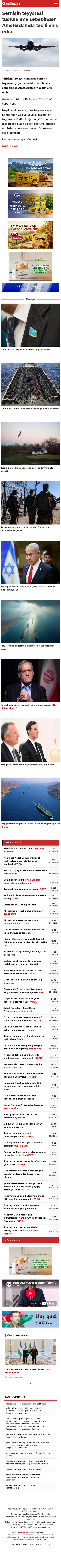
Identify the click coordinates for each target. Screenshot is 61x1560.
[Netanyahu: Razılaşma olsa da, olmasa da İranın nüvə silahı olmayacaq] (30, 562)
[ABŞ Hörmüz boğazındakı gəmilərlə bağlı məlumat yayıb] (30, 621)
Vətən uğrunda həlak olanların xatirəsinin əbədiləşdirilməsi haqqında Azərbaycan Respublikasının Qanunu (24, 1410)
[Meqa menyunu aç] (56, 3)
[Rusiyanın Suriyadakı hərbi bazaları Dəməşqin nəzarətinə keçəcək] (30, 502)
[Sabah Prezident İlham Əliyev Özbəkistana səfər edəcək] (30, 1352)
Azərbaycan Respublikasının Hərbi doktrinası (26, 1404)
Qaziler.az (8, 99)
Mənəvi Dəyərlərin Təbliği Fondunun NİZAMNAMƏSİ (22, 1486)
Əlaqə (38, 1545)
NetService (21, 1539)
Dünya (27, 71)
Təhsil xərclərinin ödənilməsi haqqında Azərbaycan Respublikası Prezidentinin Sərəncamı (23, 1477)
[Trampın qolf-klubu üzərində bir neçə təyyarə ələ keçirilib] (30, 443)
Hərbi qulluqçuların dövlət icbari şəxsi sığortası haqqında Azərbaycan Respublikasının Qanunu (27, 1462)
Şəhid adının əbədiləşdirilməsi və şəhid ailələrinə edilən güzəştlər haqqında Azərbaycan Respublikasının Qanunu (27, 1445)
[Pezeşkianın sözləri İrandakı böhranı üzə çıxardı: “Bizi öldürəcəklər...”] (30, 680)
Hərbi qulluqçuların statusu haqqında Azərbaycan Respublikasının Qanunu (28, 1435)
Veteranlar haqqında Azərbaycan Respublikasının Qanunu (28, 1454)
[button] (52, 1362)
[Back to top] (53, 1552)
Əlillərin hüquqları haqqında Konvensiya (23, 1469)
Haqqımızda (28, 1545)
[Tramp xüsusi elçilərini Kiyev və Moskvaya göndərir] (30, 739)
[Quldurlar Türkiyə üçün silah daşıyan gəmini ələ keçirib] (30, 384)
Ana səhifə (15, 1545)
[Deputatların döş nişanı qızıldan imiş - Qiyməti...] (30, 325)
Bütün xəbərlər (14, 1240)
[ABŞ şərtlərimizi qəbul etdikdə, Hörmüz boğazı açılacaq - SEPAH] (30, 799)
